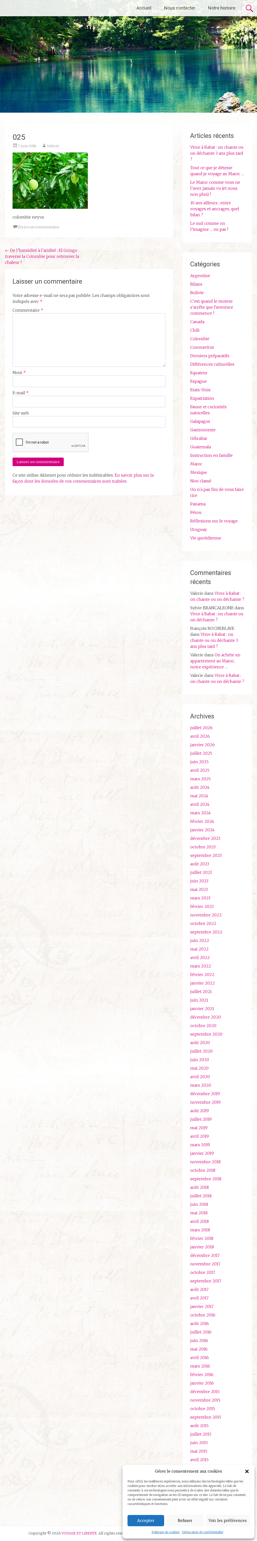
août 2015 (199, 1425)
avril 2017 (199, 1297)
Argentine (200, 275)
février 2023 (202, 906)
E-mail (21, 392)
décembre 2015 (205, 1391)
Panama (198, 503)
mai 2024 (199, 795)
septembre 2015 (205, 1417)
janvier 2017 (202, 1306)
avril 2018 (199, 1221)
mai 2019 (199, 1127)
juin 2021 (199, 1000)
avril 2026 (200, 736)
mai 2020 (199, 1068)
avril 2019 (199, 1136)
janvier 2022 (202, 983)
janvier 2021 (202, 1008)
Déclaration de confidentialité (202, 1532)
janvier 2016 (202, 1383)
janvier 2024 (202, 829)
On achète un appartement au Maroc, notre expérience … (215, 660)
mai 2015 (198, 1451)
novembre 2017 (205, 1263)
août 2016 (199, 1323)
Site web (21, 413)
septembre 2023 (206, 855)
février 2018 (201, 1238)
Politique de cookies (165, 1532)
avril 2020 (200, 1076)
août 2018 (199, 1187)
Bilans (196, 284)
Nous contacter (179, 8)
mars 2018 (200, 1229)
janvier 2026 (202, 744)
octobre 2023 (203, 846)
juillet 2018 (201, 1195)
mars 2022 (200, 966)
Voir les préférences (228, 1520)
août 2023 (199, 863)
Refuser (185, 1520)
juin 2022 (199, 940)
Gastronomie (203, 429)
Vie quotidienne (205, 537)
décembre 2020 (205, 1017)
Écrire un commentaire (38, 227)
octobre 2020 (203, 1025)
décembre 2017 (205, 1255)
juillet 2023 (201, 872)
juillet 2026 (201, 727)
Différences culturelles (212, 364)
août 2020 (200, 1042)
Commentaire (28, 310)
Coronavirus (202, 347)
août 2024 (200, 787)
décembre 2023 (205, 838)
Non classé (200, 480)
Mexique (198, 472)
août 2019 (199, 1110)
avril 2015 (199, 1459)
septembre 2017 (205, 1280)
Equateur (199, 372)
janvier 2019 (202, 1153)
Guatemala (200, 446)
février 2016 (201, 1374)
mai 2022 (199, 948)
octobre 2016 (202, 1314)
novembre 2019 (205, 1102)
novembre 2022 (206, 914)
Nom (19, 372)
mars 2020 (200, 1085)
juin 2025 (199, 761)
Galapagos (200, 421)
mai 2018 (199, 1212)
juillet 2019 (201, 1119)
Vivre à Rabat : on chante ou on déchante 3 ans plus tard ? (216, 153)
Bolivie (197, 292)
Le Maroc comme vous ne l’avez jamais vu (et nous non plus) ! (215, 188)
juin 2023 (199, 880)
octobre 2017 (202, 1272)
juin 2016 (199, 1340)
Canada (197, 321)
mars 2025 (200, 778)
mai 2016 (199, 1349)
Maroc (196, 463)
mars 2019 (200, 1144)
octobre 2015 (202, 1408)
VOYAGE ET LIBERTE (47, 8)
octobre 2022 (203, 923)
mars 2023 (200, 897)
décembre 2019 (205, 1093)
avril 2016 (199, 1357)
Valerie (53, 146)
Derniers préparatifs (209, 355)
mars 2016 (200, 1366)
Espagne (198, 381)
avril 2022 (200, 957)
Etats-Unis (200, 389)
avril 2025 (199, 770)
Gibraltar (198, 438)
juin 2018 (199, 1204)
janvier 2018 (202, 1246)
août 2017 (199, 1289)
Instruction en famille (211, 455)
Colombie (199, 338)
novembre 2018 (205, 1161)
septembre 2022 (206, 931)
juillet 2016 (201, 1331)
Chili (195, 330)
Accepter (145, 1520)
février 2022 (202, 974)
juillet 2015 (200, 1434)
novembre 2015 (205, 1400)
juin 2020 (199, 1059)
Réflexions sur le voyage (214, 520)
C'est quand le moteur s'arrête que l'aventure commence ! (211, 307)
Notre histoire (221, 8)
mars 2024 (200, 812)
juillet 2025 (201, 753)
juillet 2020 (201, 1051)
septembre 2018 (205, 1178)
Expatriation (202, 398)
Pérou (196, 512)
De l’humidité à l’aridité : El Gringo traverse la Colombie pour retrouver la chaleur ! (42, 256)
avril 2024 (200, 804)
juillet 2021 (201, 991)
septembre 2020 (206, 1034)
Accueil (144, 8)
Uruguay (198, 529)
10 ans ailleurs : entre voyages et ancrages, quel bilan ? (214, 208)
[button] (246, 1471)
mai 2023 (199, 889)
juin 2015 (199, 1442)
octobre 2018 (202, 1170)
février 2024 (202, 821)
